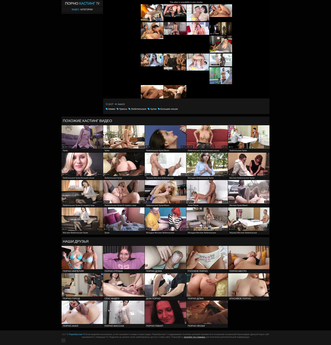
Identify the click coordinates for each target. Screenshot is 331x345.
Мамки (111, 108)
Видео (75, 9)
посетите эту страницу (194, 337)
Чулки (153, 108)
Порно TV (82, 3)
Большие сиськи (169, 108)
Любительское (138, 108)
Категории (86, 9)
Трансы (123, 108)
